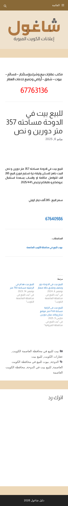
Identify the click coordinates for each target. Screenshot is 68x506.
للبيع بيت (36, 356)
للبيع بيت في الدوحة (39, 367)
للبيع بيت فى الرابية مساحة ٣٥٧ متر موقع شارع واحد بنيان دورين (51, 311)
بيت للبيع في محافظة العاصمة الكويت (35, 351)
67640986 (54, 218)
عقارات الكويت (53, 356)
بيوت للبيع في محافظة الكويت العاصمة (44, 247)
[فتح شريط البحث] (5, 6)
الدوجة (55, 362)
